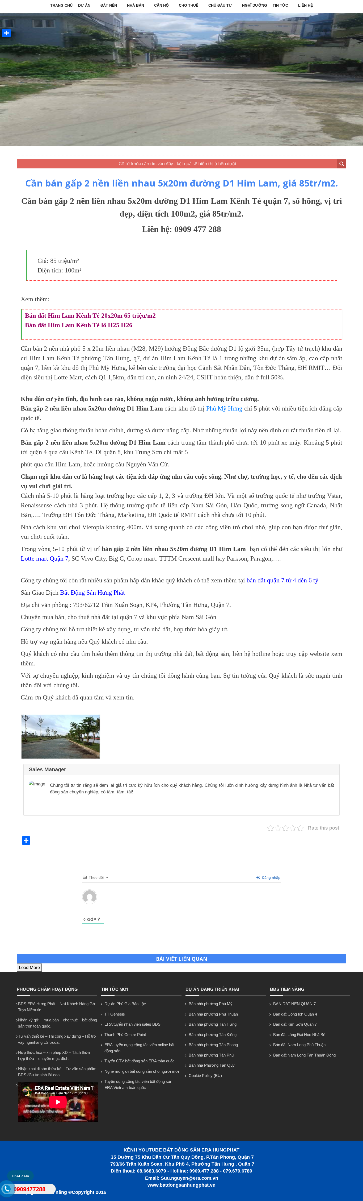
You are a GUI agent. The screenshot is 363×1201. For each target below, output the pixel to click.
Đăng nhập (270, 877)
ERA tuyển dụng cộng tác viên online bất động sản (139, 1047)
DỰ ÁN (84, 5)
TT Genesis (114, 1014)
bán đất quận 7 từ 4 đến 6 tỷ (282, 580)
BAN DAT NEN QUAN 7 (294, 1003)
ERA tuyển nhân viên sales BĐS (132, 1024)
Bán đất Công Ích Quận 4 (295, 1014)
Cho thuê (188, 5)
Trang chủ (61, 5)
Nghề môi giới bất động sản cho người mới (141, 1071)
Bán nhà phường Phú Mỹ (211, 1003)
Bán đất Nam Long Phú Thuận (299, 1044)
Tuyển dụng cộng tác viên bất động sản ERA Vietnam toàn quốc (138, 1084)
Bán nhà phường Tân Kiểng (213, 1034)
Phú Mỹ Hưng (224, 408)
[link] (60, 757)
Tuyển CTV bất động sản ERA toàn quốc (139, 1061)
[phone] (6, 1190)
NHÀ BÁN (135, 5)
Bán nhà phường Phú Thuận (213, 1014)
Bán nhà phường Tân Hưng (213, 1024)
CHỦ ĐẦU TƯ (220, 5)
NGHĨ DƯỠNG (254, 5)
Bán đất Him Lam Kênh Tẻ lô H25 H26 (78, 325)
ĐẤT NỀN (108, 5)
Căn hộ (161, 5)
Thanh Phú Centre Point (125, 1034)
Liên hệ (305, 5)
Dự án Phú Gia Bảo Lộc (125, 1003)
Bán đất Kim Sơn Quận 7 (295, 1024)
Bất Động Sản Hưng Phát (92, 592)
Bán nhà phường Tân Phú (211, 1055)
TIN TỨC (280, 5)
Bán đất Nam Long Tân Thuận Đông (304, 1055)
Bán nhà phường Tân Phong (213, 1044)
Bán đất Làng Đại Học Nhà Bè (299, 1034)
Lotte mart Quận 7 (44, 558)
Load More (29, 967)
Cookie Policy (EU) (205, 1075)
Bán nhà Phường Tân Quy (212, 1065)
